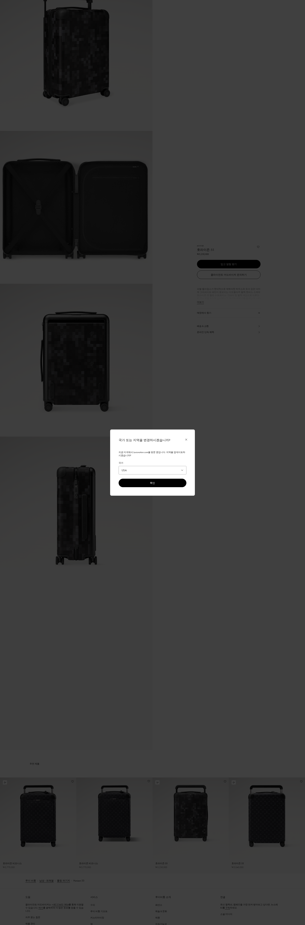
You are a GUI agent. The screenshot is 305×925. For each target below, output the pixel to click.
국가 (121, 462)
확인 (152, 483)
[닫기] (186, 440)
